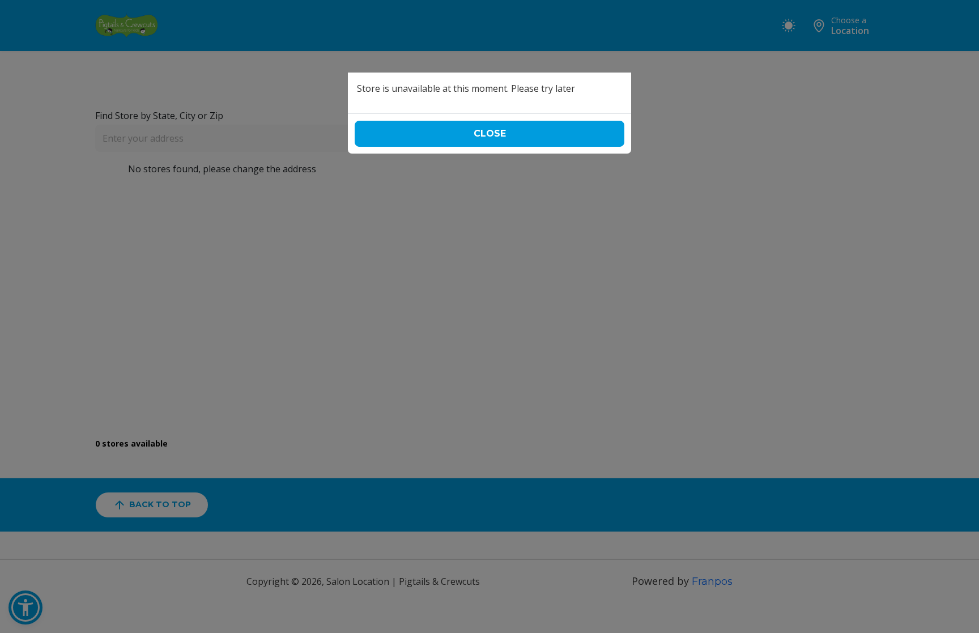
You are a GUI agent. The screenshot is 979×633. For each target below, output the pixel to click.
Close (490, 133)
